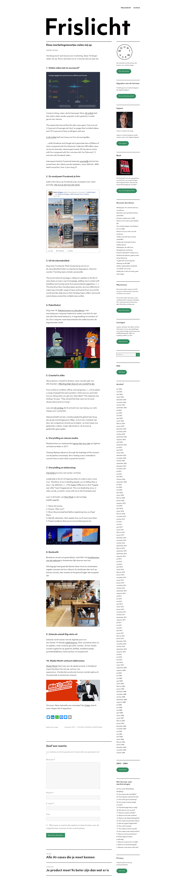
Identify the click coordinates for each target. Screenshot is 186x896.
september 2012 (121, 591)
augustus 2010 (121, 652)
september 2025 (121, 407)
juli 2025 (119, 410)
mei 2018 (119, 506)
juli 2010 (119, 654)
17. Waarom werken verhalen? (126, 813)
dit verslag (58, 408)
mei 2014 (119, 564)
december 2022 (121, 455)
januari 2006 (120, 744)
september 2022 (121, 463)
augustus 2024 (121, 439)
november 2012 (121, 585)
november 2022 (121, 458)
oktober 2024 (120, 434)
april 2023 (119, 450)
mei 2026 (119, 392)
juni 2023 (119, 447)
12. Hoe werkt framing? (123, 826)
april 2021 (119, 476)
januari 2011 (120, 638)
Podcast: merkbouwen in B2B (125, 218)
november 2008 (121, 694)
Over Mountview (124, 71)
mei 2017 (119, 524)
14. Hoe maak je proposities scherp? (127, 821)
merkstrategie (97, 727)
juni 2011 (119, 625)
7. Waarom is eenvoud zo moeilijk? (127, 842)
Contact (136, 8)
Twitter (87, 705)
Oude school (123, 769)
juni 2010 (119, 657)
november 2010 (121, 644)
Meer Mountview (124, 310)
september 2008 (121, 699)
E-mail (50, 804)
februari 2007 (120, 721)
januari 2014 (120, 575)
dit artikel (89, 113)
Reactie (50, 760)
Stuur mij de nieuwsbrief (126, 96)
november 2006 (121, 728)
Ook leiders (51, 473)
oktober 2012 (120, 588)
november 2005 (121, 750)
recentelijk (84, 161)
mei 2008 (119, 710)
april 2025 (119, 418)
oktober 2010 (120, 646)
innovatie (80, 727)
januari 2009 (120, 689)
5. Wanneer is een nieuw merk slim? (127, 847)
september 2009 (121, 667)
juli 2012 (119, 596)
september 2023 (121, 445)
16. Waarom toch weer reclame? (126, 815)
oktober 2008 (120, 697)
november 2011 (121, 612)
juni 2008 (119, 707)
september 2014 (121, 553)
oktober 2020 (120, 479)
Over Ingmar (123, 143)
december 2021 (121, 466)
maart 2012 (120, 606)
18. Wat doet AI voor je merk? (125, 810)
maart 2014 (120, 569)
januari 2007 (120, 723)
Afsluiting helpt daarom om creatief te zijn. (76, 384)
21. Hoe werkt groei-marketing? (126, 799)
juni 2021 (119, 474)
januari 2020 (120, 500)
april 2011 (119, 630)
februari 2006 (120, 742)
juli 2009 (119, 673)
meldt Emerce (71, 643)
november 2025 (121, 402)
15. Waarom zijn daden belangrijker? (128, 818)
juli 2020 (119, 484)
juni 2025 (119, 413)
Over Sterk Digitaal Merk (127, 190)
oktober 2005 (120, 752)
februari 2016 (120, 548)
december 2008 (121, 691)
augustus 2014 (121, 556)
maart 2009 (120, 683)
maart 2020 (120, 495)
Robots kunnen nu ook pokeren (71, 311)
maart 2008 (120, 715)
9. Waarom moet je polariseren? (126, 834)
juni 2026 (119, 389)
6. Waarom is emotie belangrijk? (126, 844)
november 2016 (121, 540)
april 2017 (119, 527)
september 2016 (121, 545)
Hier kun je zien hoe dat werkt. (67, 185)
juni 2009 (119, 675)
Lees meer (122, 871)
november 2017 (121, 516)
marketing (88, 727)
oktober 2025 (120, 405)
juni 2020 (119, 487)
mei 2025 (119, 415)
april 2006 (119, 736)
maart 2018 (120, 511)
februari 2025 (120, 423)
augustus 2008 (121, 702)
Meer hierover (123, 341)
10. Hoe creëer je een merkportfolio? (128, 831)
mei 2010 (119, 660)
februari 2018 (120, 514)
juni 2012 (119, 599)
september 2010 (121, 649)
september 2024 (121, 437)
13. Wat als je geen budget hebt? (126, 823)
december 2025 (121, 399)
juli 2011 (119, 622)
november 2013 (121, 577)
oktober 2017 (120, 519)
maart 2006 (120, 739)
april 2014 (119, 567)
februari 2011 (120, 636)
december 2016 (121, 538)
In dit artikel (51, 137)
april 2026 (119, 394)
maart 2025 (120, 421)
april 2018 (119, 508)
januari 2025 (120, 426)
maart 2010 (120, 665)
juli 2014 (119, 559)
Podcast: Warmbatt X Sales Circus (127, 253)
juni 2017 (119, 521)
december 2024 (121, 429)
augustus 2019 (121, 503)
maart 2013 (120, 580)
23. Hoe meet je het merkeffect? (126, 794)
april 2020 (119, 492)
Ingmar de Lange (52, 727)
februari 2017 (120, 532)
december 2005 (121, 747)
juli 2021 (119, 471)
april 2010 (119, 662)
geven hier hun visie (81, 444)
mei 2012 (119, 601)
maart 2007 (120, 718)
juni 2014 (119, 561)
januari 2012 (120, 609)
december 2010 (121, 641)
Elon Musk (68, 497)
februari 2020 (120, 498)
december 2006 (121, 726)
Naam (50, 793)
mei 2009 (119, 678)
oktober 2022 (120, 460)
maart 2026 (120, 397)
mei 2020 (119, 490)
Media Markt (51, 666)
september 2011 (121, 617)
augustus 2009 (121, 670)
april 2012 (119, 604)
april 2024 (119, 442)
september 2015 (121, 551)
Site (48, 814)
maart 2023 (120, 453)
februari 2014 (120, 572)
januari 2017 (120, 535)
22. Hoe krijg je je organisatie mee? (127, 797)
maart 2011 (120, 633)
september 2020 (121, 482)
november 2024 (121, 431)
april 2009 (119, 681)
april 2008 (119, 713)
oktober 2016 (120, 543)
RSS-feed (122, 372)
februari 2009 (120, 686)
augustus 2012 (121, 593)
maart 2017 (120, 530)
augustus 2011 (121, 620)
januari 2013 (120, 583)
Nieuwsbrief (126, 8)
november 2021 (121, 468)
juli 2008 (119, 705)
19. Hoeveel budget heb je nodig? (126, 807)
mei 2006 (119, 734)
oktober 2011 (120, 614)
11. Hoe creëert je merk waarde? (126, 829)
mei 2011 (119, 628)
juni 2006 (119, 731)
